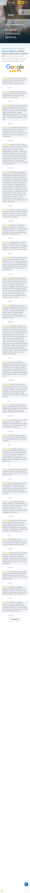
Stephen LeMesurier (9, 51)
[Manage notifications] (2, 891)
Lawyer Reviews (15, 619)
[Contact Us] (22, 2)
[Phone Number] (19, 2)
